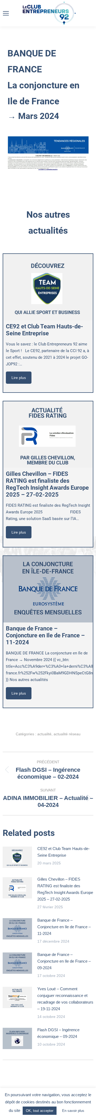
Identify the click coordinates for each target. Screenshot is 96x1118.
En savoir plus (73, 1111)
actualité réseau (67, 734)
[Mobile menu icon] (6, 13)
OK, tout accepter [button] (39, 1111)
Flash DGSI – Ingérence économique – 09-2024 (58, 1033)
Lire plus (18, 378)
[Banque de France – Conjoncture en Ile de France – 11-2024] (48, 589)
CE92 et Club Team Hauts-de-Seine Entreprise (63, 851)
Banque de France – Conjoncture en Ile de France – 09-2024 (64, 961)
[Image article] (17, 857)
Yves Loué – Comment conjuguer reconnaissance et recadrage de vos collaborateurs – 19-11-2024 (65, 999)
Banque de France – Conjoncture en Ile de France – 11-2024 (64, 927)
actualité (44, 734)
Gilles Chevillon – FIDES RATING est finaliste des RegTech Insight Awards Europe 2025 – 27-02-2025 (65, 889)
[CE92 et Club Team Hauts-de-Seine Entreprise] (48, 287)
